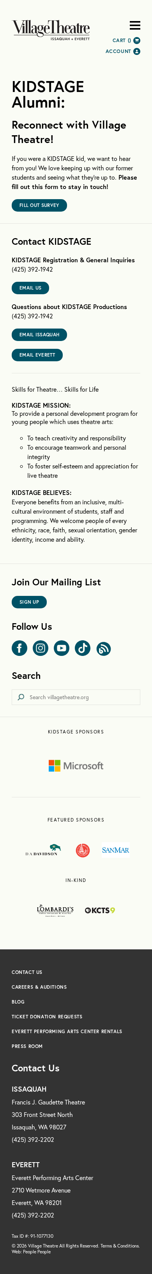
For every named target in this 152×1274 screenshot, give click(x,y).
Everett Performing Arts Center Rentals (67, 1031)
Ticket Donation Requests (47, 1017)
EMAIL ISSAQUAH (39, 334)
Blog (18, 1002)
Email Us (30, 288)
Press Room (27, 1046)
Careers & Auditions (39, 987)
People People (37, 1252)
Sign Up (29, 602)
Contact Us (27, 972)
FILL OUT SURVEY (39, 205)
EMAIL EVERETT (37, 355)
